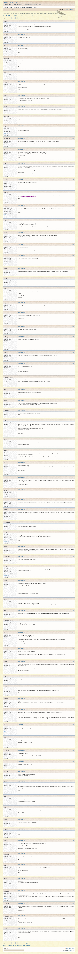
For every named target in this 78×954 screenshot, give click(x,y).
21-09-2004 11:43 (21, 205)
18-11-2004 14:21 (21, 750)
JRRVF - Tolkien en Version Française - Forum (18, 3)
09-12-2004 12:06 (21, 903)
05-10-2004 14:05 (21, 278)
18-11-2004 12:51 (21, 737)
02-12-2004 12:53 (21, 771)
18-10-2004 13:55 (21, 499)
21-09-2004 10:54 (21, 192)
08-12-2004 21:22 (21, 840)
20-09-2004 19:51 (21, 149)
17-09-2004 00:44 (21, 72)
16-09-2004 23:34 (21, 58)
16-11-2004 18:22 (21, 661)
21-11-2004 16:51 (21, 761)
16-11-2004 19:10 (21, 698)
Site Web (7, 133)
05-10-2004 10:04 (21, 326)
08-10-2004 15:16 (21, 490)
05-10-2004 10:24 (21, 336)
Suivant (20, 18)
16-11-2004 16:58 (21, 620)
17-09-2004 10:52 (21, 81)
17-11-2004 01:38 (21, 724)
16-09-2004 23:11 (21, 34)
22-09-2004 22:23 (21, 268)
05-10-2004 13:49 (21, 400)
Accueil (6, 7)
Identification (29, 7)
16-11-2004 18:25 (21, 676)
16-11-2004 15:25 (21, 599)
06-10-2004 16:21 (21, 462)
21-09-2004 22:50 (21, 232)
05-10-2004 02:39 (21, 410)
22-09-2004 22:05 (21, 255)
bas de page (25, 18)
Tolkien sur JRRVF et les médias (16, 16)
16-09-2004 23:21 (21, 45)
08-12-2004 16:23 (21, 796)
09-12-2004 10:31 (21, 878)
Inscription (22, 7)
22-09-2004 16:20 (21, 244)
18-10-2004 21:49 (21, 522)
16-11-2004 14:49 (21, 556)
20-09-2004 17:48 (21, 126)
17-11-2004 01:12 (21, 709)
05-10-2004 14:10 (21, 302)
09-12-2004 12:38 (21, 916)
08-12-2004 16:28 (21, 807)
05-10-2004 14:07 (21, 288)
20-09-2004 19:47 (21, 138)
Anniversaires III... (29, 16)
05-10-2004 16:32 (21, 439)
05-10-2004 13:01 (21, 389)
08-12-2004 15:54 (21, 781)
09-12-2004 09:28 (21, 864)
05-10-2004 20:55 (21, 450)
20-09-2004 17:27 (21, 116)
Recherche (16, 7)
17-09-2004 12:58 (21, 95)
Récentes (66, 9)
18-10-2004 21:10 (21, 509)
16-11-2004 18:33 (21, 686)
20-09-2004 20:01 (21, 163)
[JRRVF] (36, 7)
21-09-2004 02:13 (21, 220)
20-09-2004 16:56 (21, 106)
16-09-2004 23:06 (21, 21)
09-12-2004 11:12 (21, 891)
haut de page (25, 943)
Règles (10, 7)
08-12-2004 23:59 (21, 854)
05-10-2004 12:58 (21, 377)
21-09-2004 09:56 (21, 179)
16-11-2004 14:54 (21, 566)
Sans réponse (70, 9)
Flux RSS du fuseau (70, 948)
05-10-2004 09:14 (21, 312)
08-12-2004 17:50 (21, 819)
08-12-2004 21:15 (21, 829)
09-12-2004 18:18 (21, 928)
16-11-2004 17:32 (21, 648)
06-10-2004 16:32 (21, 477)
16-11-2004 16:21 (21, 610)
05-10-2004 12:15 (21, 363)
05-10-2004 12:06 (21, 352)
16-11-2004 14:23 (21, 546)
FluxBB (70, 950)
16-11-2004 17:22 (21, 632)
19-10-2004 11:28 (21, 532)
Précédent (9, 18)
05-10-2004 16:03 (21, 420)
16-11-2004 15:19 (21, 580)
